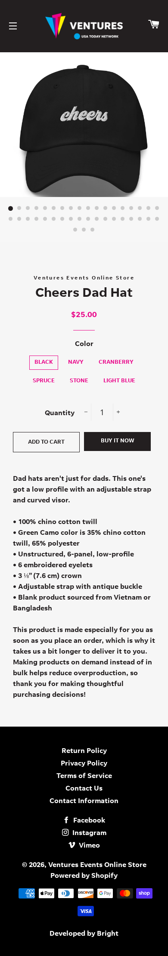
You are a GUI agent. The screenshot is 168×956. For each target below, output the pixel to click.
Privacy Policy (84, 763)
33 (131, 219)
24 (54, 219)
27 (79, 219)
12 (105, 208)
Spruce (44, 381)
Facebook (88, 820)
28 (88, 219)
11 (97, 208)
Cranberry (116, 362)
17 (148, 208)
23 (45, 219)
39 (92, 230)
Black (43, 362)
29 (97, 219)
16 (140, 208)
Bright (107, 934)
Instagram (88, 833)
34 (140, 219)
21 (28, 219)
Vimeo (88, 845)
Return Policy (84, 751)
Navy (76, 362)
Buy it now (117, 441)
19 (10, 219)
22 (36, 219)
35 (148, 219)
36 (157, 219)
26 (71, 219)
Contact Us (84, 788)
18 (157, 208)
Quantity (60, 413)
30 (105, 219)
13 (114, 208)
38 (84, 230)
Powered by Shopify (84, 876)
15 (131, 208)
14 (122, 208)
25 (62, 219)
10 (88, 208)
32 (122, 219)
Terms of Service (84, 776)
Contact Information (84, 801)
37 (75, 230)
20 (19, 219)
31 (114, 219)
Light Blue (119, 381)
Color (84, 344)
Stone (79, 381)
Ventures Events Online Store (97, 865)
